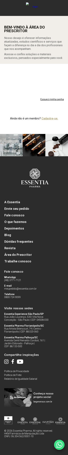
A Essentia (12, 202)
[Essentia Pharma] (34, 4)
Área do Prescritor (18, 254)
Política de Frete (12, 375)
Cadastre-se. (49, 118)
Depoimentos (14, 228)
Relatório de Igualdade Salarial (20, 378)
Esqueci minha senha (52, 99)
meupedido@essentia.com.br (20, 288)
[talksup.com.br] (59, 445)
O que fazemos (15, 222)
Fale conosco (14, 215)
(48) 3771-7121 (12, 280)
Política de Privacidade (16, 371)
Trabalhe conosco (17, 261)
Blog (7, 235)
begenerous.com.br (42, 401)
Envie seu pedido (16, 208)
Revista (10, 248)
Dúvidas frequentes (18, 241)
